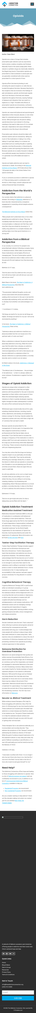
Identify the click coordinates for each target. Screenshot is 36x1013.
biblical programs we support (18, 776)
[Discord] (13, 953)
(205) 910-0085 (7, 987)
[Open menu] (32, 4)
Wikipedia (19, 199)
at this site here (13, 537)
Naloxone (15, 693)
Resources (5, 970)
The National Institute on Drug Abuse (13, 212)
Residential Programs (11, 788)
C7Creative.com (18, 1010)
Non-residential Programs (13, 791)
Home (4, 962)
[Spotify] (6, 953)
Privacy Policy (6, 972)
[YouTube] (10, 953)
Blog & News (6, 965)
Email (5, 992)
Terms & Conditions (8, 974)
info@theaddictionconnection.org (12, 984)
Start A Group (6, 967)
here (22, 537)
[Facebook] (3, 953)
